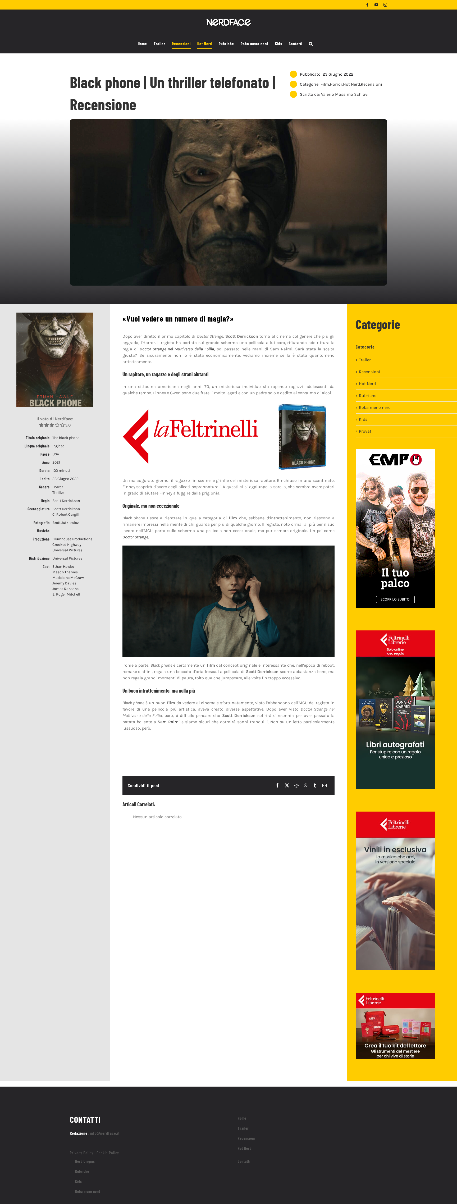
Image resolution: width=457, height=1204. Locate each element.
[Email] (324, 785)
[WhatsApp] (305, 785)
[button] (311, 44)
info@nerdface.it (105, 1133)
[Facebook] (277, 785)
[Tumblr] (315, 785)
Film (325, 84)
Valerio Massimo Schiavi (345, 94)
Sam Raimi (169, 721)
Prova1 (365, 431)
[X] (287, 785)
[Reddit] (296, 785)
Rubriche (367, 395)
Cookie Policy (108, 1152)
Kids (363, 419)
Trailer (365, 359)
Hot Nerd (351, 84)
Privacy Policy (81, 1152)
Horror (336, 84)
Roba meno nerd (375, 407)
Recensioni (371, 84)
